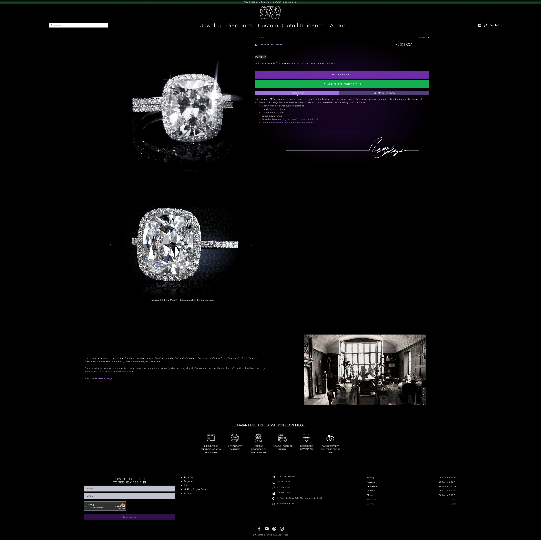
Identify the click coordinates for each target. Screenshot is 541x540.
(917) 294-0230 (283, 487)
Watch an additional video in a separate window (287, 122)
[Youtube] (267, 529)
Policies (188, 493)
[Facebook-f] (259, 529)
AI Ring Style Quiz (194, 489)
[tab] (297, 93)
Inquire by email (342, 74)
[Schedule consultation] (481, 25)
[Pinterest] (274, 529)
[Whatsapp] (492, 25)
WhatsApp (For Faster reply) (342, 84)
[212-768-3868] (487, 25)
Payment (189, 481)
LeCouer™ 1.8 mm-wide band (302, 119)
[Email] (498, 25)
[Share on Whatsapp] (410, 44)
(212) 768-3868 (283, 481)
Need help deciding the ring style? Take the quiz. (270, 2)
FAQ (185, 485)
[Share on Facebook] (404, 44)
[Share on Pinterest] (407, 44)
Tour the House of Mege (98, 378)
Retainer (188, 477)
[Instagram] (282, 529)
